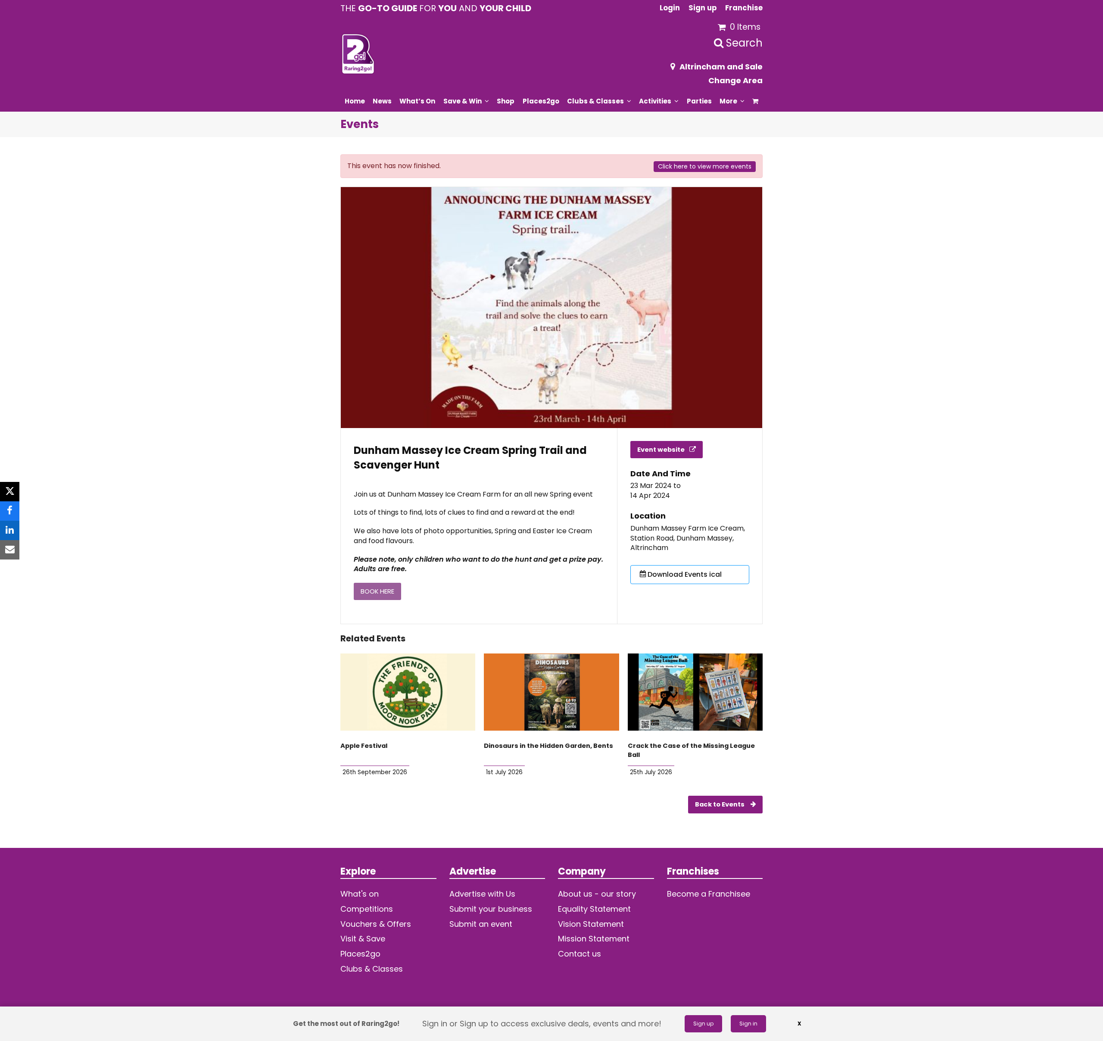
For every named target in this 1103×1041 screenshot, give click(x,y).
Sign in (748, 1023)
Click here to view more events (704, 166)
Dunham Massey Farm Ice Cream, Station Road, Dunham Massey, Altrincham (687, 538)
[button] (755, 101)
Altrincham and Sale (721, 66)
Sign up (703, 1023)
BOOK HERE (377, 591)
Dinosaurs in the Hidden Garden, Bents (548, 745)
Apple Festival (363, 745)
